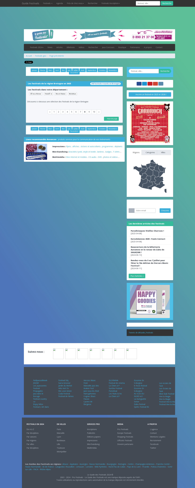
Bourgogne (111, 464)
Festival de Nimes (66, 396)
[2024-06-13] (147, 251)
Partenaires (135, 47)
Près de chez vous (75, 3)
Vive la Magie (164, 396)
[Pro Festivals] (97, 13)
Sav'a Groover (64, 383)
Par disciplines (33, 433)
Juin (69, 70)
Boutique (122, 47)
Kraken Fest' (89, 388)
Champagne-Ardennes (144, 464)
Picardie (145, 466)
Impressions (92, 440)
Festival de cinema (117, 383)
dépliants (118, 146)
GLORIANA (113, 380)
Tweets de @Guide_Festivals (141, 332)
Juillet (76, 70)
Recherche (166, 3)
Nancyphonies (90, 393)
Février (42, 70)
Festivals (47, 3)
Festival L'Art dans (41, 407)
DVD (100, 157)
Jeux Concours (108, 47)
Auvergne (84, 464)
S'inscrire (165, 210)
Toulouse (61, 448)
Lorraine (89, 466)
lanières (100, 151)
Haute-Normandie (33, 466)
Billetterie (71, 47)
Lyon (59, 436)
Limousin (80, 466)
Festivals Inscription (109, 3)
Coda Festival (64, 393)
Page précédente (56, 56)
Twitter (153, 448)
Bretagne (122, 464)
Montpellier (61, 451)
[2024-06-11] (149, 264)
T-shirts (116, 151)
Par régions (31, 440)
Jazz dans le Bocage (38, 395)
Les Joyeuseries (40, 385)
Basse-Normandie (97, 464)
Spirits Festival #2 (141, 407)
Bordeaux (61, 440)
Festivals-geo (40, 56)
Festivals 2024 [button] (36, 47)
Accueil (29, 56)
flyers (68, 146)
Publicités (91, 433)
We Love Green (65, 391)
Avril (57, 70)
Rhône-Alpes (45, 469)
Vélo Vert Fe (63, 388)
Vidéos (81, 47)
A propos (148, 47)
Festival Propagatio (38, 389)
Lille (58, 444)
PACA (35, 469)
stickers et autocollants (91, 146)
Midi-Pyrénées (101, 466)
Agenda (59, 3)
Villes (163, 152)
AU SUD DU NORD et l (139, 395)
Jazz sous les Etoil (91, 391)
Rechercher (93, 3)
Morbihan (72, 94)
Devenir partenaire (125, 444)
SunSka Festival (115, 388)
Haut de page (112, 119)
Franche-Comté (163, 464)
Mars (50, 70)
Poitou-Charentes (158, 466)
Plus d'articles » (137, 276)
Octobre (102, 70)
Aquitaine (74, 464)
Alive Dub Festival (166, 393)
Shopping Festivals (125, 436)
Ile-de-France (48, 466)
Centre (131, 464)
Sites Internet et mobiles (76, 157)
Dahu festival (139, 404)
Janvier (34, 70)
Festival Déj (63, 380)
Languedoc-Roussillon (64, 466)
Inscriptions (92, 429)
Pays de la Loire (134, 466)
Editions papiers (94, 436)
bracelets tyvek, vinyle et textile (82, 151)
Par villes (30, 444)
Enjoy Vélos (38, 404)
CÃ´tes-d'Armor (35, 94)
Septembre (92, 70)
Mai (63, 70)
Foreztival (113, 391)
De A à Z (30, 429)
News (49, 47)
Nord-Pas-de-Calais (117, 466)
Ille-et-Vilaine (60, 94)
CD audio (92, 157)
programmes (107, 146)
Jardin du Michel (65, 385)
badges (108, 151)
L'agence (154, 429)
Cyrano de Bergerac (88, 402)
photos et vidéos (110, 157)
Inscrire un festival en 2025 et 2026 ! (150, 94)
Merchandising (93, 444)
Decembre (74, 73)
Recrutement (155, 440)
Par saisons (31, 436)
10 (94, 112)
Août (82, 70)
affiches (75, 146)
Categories (150, 152)
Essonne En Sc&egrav (139, 381)
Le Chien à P (114, 385)
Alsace (65, 464)
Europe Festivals (124, 433)
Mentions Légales (157, 436)
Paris (59, 429)
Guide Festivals (30, 3)
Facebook (154, 444)
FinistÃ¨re (48, 94)
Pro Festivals (122, 429)
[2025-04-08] (147, 232)
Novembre (113, 70)
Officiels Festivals (124, 440)
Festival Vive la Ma (167, 401)
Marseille (60, 433)
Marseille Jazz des (91, 385)
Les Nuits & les (115, 393)
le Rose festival (140, 385)
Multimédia (92, 448)
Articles (59, 47)
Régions (136, 152)
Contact (159, 47)
